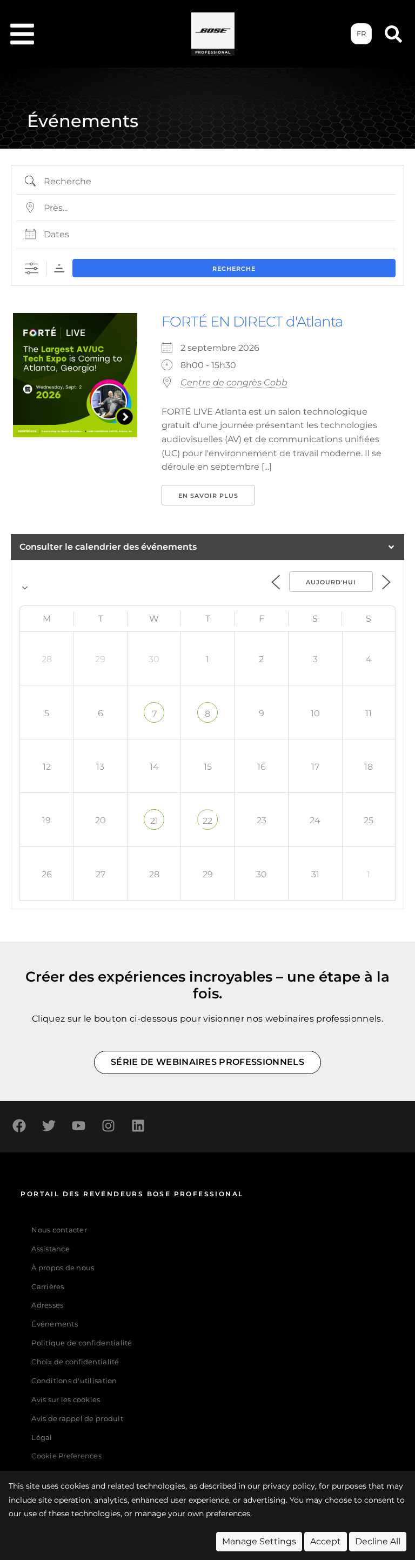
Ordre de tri (59, 268)
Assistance (50, 1249)
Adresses (47, 1305)
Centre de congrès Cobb (233, 382)
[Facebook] (18, 1125)
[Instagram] (108, 1125)
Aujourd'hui (331, 582)
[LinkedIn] (137, 1125)
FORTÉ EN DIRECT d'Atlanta (252, 321)
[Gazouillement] (48, 1125)
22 (207, 821)
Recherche (234, 268)
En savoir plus (208, 495)
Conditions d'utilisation (74, 1381)
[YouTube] (78, 1125)
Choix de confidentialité (75, 1362)
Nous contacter (59, 1230)
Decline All (377, 1541)
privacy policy (289, 1486)
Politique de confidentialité (81, 1343)
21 (154, 821)
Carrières (47, 1287)
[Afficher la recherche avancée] (31, 268)
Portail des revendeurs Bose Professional (132, 1194)
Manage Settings (259, 1541)
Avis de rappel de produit (77, 1419)
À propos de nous (62, 1268)
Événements (54, 1324)
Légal (41, 1438)
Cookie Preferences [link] (66, 1456)
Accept (325, 1541)
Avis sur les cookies (65, 1400)
